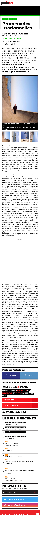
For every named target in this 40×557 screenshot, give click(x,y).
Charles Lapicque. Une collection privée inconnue (19, 462)
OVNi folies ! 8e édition (13, 457)
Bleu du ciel (9, 438)
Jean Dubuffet (10, 479)
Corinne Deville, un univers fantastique (19, 470)
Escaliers (8, 434)
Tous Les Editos (20, 405)
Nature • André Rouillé (13, 429)
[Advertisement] (20, 261)
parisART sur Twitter (15, 499)
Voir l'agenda (20, 400)
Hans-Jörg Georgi (11, 443)
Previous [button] (6, 103)
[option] (20, 103)
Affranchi (8, 450)
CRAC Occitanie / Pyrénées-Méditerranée (15, 35)
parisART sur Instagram (18, 505)
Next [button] (34, 103)
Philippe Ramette (13, 38)
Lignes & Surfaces (11, 424)
